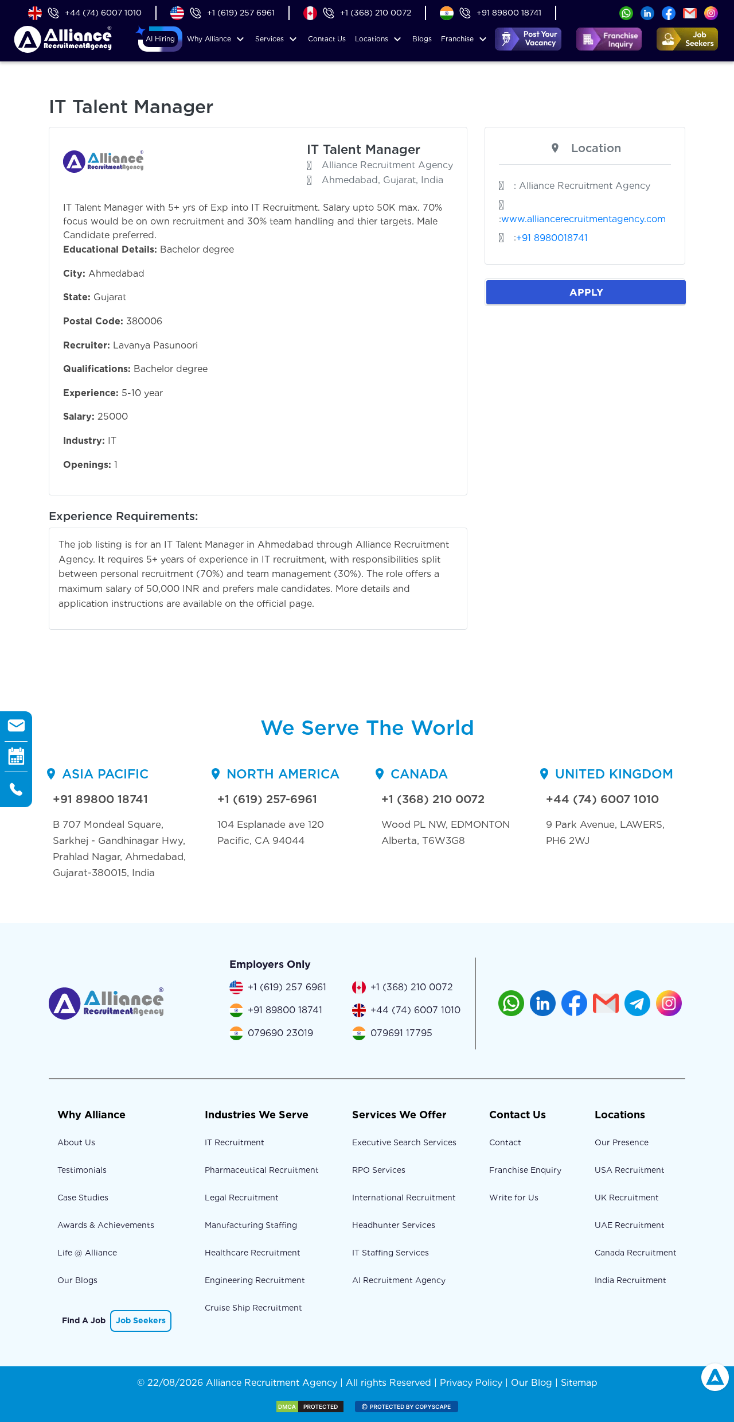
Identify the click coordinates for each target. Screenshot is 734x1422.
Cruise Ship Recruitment (253, 1307)
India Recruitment (630, 1280)
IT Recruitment (234, 1142)
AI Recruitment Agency (399, 1280)
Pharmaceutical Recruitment (262, 1170)
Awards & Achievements (105, 1225)
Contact (327, 38)
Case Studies (82, 1197)
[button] (160, 39)
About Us (76, 1142)
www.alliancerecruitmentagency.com (583, 219)
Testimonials (82, 1170)
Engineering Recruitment (255, 1280)
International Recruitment (404, 1197)
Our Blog (531, 1382)
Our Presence (622, 1142)
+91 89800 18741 (509, 12)
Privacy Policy (471, 1382)
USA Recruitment (630, 1170)
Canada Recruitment (636, 1252)
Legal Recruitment (242, 1197)
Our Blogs (77, 1280)
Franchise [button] (457, 38)
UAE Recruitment (630, 1225)
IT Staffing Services (390, 1252)
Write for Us (513, 1197)
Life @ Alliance (87, 1252)
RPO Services (378, 1170)
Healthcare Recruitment (252, 1252)
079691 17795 (401, 1033)
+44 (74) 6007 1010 (103, 12)
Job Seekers (141, 1320)
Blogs (422, 38)
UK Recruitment (627, 1197)
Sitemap (579, 1382)
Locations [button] (371, 38)
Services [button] (269, 38)
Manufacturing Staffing (251, 1225)
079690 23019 (280, 1033)
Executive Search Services (404, 1142)
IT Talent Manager (363, 149)
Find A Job (84, 1320)
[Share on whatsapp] (626, 12)
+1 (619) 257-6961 (267, 799)
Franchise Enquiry (525, 1170)
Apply (586, 292)
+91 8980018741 (552, 238)
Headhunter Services (393, 1225)
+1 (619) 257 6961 (241, 12)
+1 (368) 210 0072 (375, 12)
